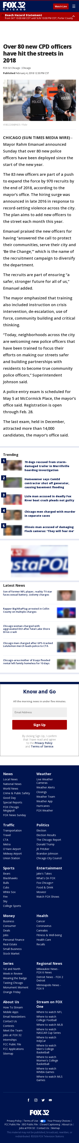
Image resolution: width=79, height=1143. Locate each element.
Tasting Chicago (13, 983)
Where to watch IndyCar (46, 1039)
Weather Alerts (45, 787)
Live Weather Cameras (44, 781)
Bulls (6, 883)
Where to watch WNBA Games (46, 1070)
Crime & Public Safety (16, 793)
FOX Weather (44, 810)
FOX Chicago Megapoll (11, 808)
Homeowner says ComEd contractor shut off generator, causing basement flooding (47, 483)
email (50, 1100)
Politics (42, 825)
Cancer (40, 921)
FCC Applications (13, 1049)
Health (42, 915)
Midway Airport (12, 853)
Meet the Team (12, 1030)
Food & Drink (44, 887)
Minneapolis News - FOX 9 (48, 986)
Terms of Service (42, 746)
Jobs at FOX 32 (12, 1035)
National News (12, 784)
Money (9, 915)
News (8, 773)
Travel (7, 835)
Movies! (41, 892)
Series (8, 963)
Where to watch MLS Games (49, 1078)
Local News (10, 779)
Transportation (12, 830)
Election (41, 830)
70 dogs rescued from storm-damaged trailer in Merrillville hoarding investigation (47, 466)
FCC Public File (12, 1044)
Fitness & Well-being (49, 935)
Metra (7, 844)
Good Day (9, 798)
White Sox (9, 892)
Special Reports (12, 802)
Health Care (43, 939)
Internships (10, 1039)
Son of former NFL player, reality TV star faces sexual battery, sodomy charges (27, 593)
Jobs (5, 935)
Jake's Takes (44, 873)
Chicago (26, 68)
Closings (41, 792)
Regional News (49, 963)
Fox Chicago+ (44, 883)
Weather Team (45, 796)
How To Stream (13, 1007)
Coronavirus (43, 926)
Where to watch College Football (46, 1018)
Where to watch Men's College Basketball (46, 1049)
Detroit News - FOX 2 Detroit (49, 978)
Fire (5, 896)
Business (8, 921)
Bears (6, 873)
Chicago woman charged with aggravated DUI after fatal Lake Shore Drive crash (26, 629)
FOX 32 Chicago (11, 68)
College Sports (12, 906)
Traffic (8, 825)
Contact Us (10, 1021)
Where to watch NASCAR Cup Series (48, 1031)
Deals (6, 930)
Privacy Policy (44, 743)
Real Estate (10, 944)
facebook (29, 1100)
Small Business (12, 949)
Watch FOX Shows (47, 896)
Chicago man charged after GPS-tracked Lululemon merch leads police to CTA (28, 644)
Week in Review (12, 973)
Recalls (40, 944)
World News (10, 788)
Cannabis (42, 930)
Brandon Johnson (47, 853)
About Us (11, 1002)
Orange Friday (12, 992)
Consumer (9, 926)
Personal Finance (13, 939)
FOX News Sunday (14, 815)
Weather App (44, 801)
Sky (5, 901)
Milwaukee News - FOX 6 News (47, 970)
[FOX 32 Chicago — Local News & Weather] (14, 6)
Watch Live (61, 6)
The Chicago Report (48, 839)
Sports (8, 868)
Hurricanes (43, 806)
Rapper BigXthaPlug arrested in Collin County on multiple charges (26, 610)
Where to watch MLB (49, 1024)
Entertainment (49, 868)
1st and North (11, 969)
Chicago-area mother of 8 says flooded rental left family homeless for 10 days (26, 661)
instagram (36, 1100)
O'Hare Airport (12, 849)
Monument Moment (15, 987)
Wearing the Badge (15, 978)
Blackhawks (10, 878)
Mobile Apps (10, 1012)
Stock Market (11, 953)
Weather (43, 773)
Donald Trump (45, 844)
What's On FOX (45, 878)
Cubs (6, 887)
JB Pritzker (42, 849)
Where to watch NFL (49, 1012)
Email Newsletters (14, 1016)
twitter (43, 1100)
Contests (8, 1026)
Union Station (11, 858)
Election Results (46, 835)
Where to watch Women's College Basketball (47, 1060)
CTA (5, 839)
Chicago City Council (49, 858)
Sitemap (8, 1053)
